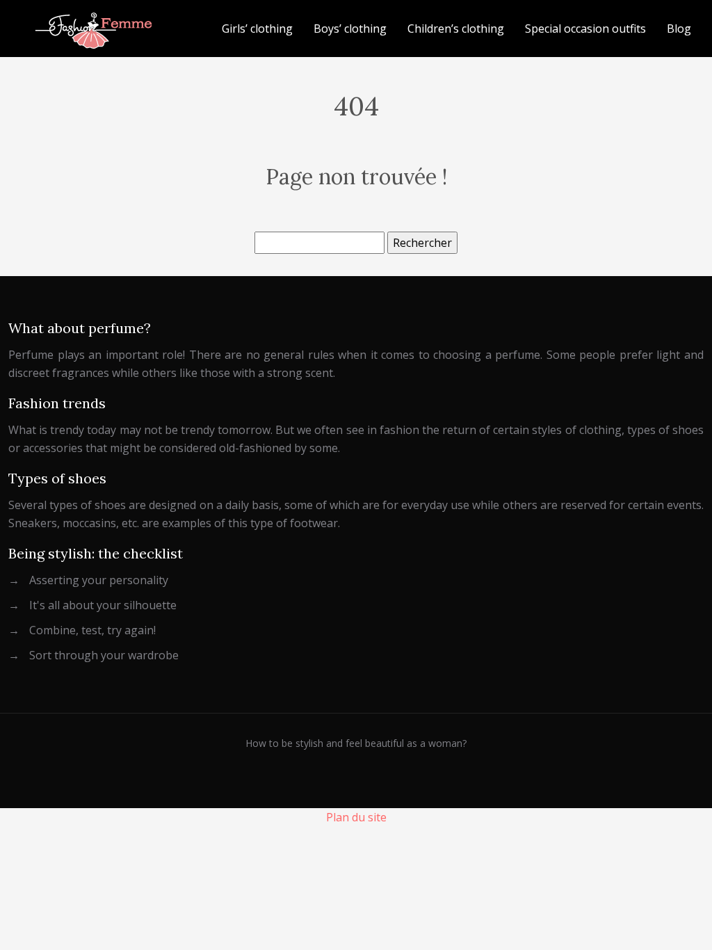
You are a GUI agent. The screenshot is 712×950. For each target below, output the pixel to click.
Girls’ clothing (257, 28)
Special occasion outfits (585, 28)
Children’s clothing (455, 28)
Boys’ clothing (350, 28)
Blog (679, 28)
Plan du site (356, 817)
